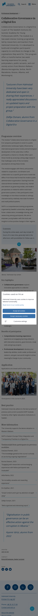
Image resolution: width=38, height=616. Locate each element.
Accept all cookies (19, 311)
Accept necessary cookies (19, 316)
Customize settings (20, 321)
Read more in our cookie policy (13, 305)
